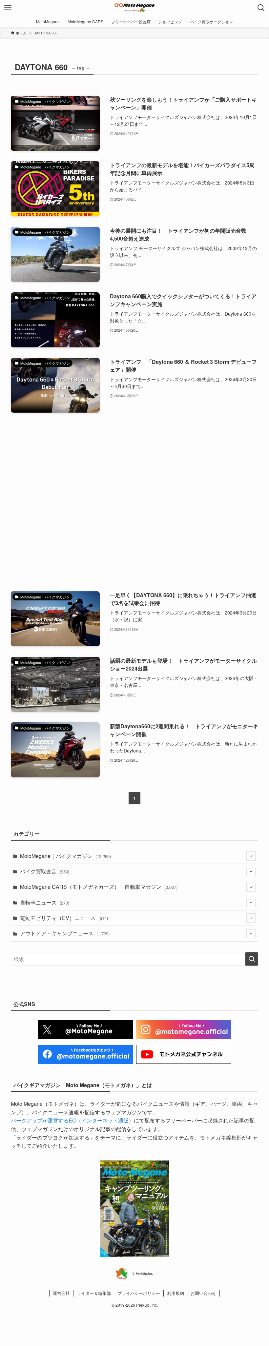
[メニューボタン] (8, 8)
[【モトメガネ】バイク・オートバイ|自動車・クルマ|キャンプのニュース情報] (134, 8)
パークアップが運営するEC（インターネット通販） (72, 1120)
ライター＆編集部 (94, 1293)
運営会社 (61, 1293)
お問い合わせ (203, 1293)
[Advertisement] (134, 502)
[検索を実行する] (251, 959)
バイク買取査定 (44, 871)
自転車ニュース (44, 902)
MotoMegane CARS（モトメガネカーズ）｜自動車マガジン (98, 886)
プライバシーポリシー (138, 1293)
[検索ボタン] (261, 8)
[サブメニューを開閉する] (251, 856)
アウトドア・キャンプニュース (65, 933)
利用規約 (175, 1293)
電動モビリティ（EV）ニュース (64, 918)
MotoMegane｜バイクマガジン (65, 856)
